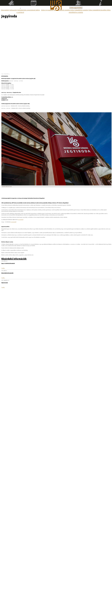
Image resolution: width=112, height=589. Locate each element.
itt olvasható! (20, 219)
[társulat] (78, 3)
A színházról (20, 12)
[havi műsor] (33, 3)
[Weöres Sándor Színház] (56, 6)
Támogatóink (5, 10)
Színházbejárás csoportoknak (26, 10)
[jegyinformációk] (101, 3)
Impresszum (4, 283)
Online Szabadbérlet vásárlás (79, 10)
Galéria (37, 10)
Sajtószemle (13, 10)
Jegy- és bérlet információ (8, 263)
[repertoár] (11, 3)
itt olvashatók (13, 222)
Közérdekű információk (14, 259)
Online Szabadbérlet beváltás (97, 10)
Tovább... (3, 268)
